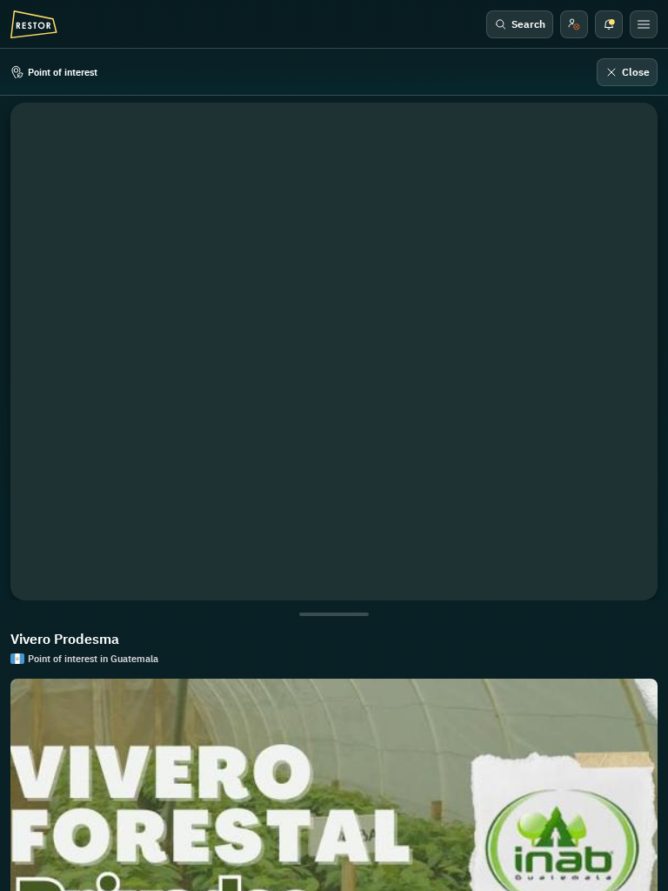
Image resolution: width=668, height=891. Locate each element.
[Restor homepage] (33, 24)
